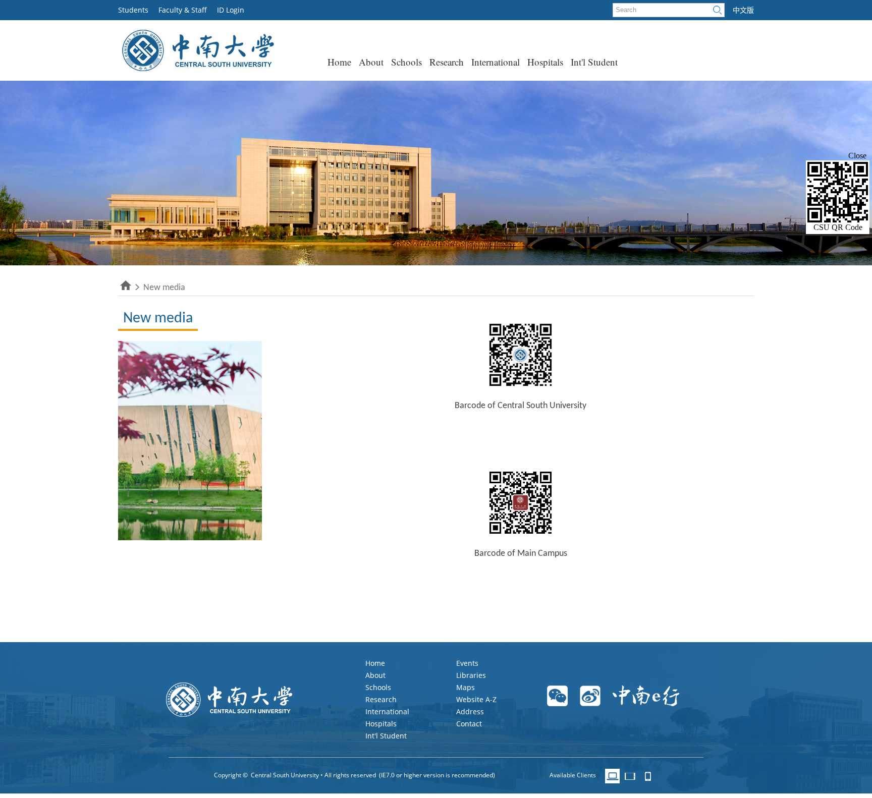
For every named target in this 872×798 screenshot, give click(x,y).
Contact (469, 723)
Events (467, 663)
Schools (406, 61)
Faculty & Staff (182, 10)
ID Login (230, 10)
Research (446, 61)
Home (339, 61)
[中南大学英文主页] (197, 68)
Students (133, 10)
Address (470, 711)
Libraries (471, 675)
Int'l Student (594, 61)
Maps (465, 687)
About (371, 61)
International (495, 61)
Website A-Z (476, 699)
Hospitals (545, 61)
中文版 (743, 10)
